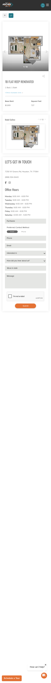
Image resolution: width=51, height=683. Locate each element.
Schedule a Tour (12, 678)
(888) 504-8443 (12, 177)
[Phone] (43, 5)
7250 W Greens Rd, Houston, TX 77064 (21, 171)
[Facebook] (6, 183)
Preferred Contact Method (18, 227)
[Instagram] (10, 183)
